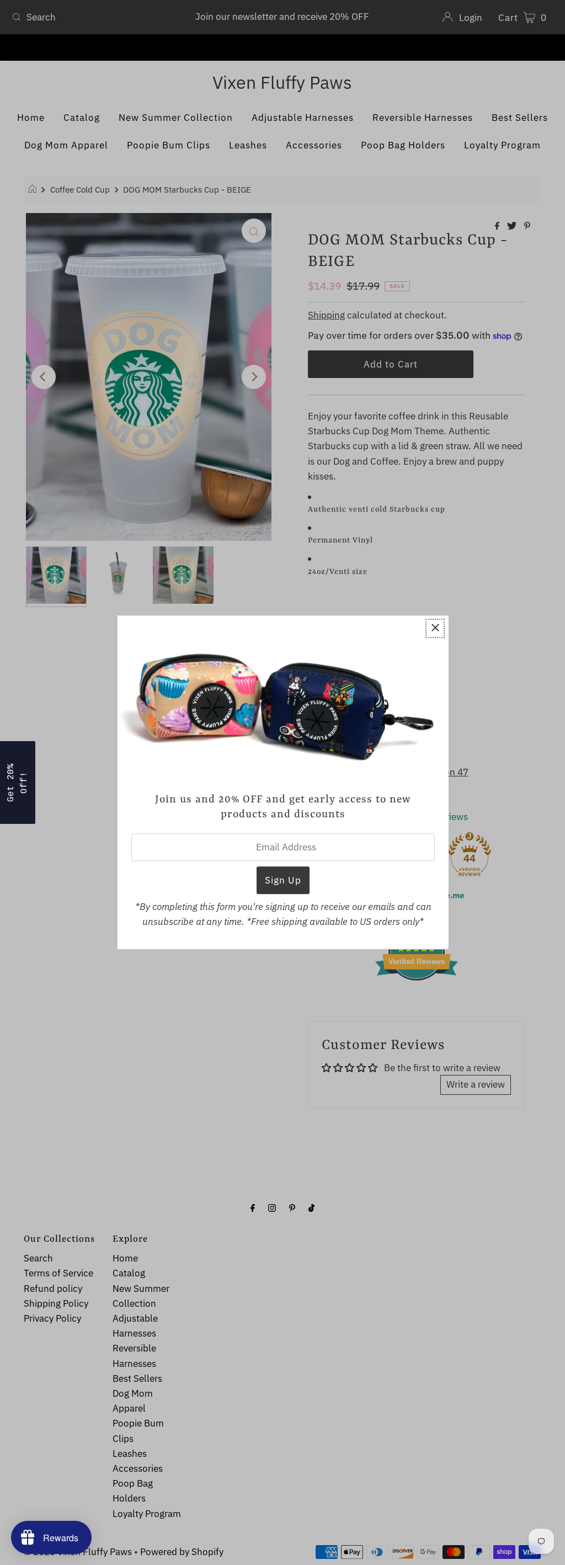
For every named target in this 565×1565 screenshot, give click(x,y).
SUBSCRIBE (282, 860)
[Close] (418, 649)
